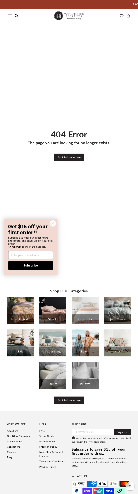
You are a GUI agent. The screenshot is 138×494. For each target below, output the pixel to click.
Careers (11, 452)
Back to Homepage (69, 157)
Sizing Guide (46, 436)
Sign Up (122, 432)
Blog (9, 457)
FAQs (42, 430)
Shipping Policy (48, 446)
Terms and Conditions (52, 461)
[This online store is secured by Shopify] (79, 484)
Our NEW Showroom (19, 436)
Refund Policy (47, 441)
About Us (12, 430)
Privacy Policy (47, 466)
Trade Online (14, 441)
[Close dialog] (53, 223)
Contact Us (13, 446)
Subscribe (30, 265)
